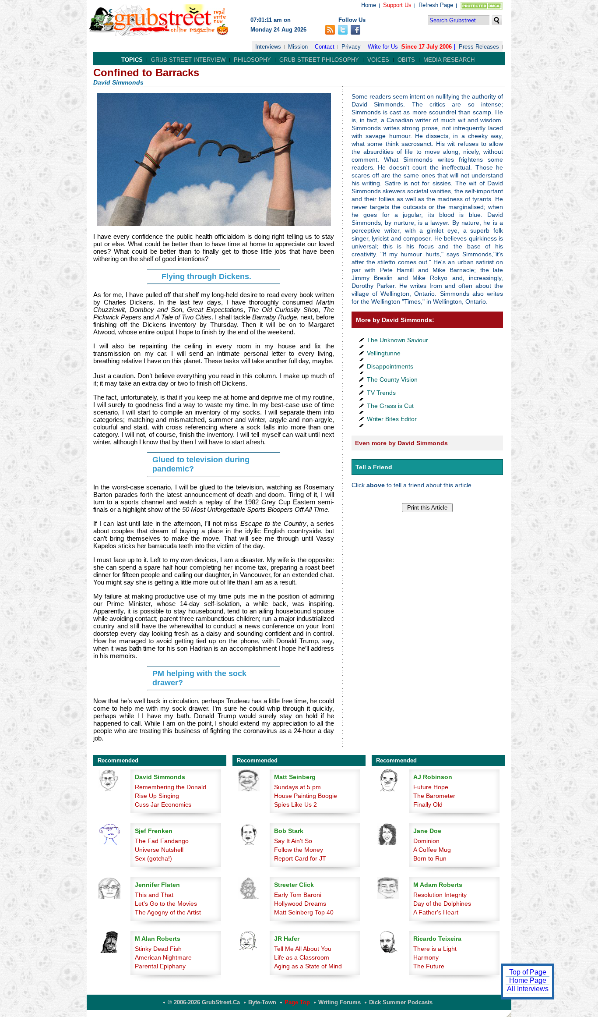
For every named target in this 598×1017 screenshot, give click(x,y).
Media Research (449, 60)
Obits (406, 60)
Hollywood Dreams (300, 903)
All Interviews (528, 988)
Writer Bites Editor (392, 418)
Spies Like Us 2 (295, 804)
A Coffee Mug (432, 849)
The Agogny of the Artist (168, 912)
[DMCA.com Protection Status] (480, 7)
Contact (324, 46)
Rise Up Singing (157, 795)
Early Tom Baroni (297, 894)
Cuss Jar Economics (163, 804)
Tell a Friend (373, 467)
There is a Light (435, 948)
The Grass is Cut (390, 405)
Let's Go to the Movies (166, 903)
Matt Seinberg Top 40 (304, 912)
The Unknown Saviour (397, 340)
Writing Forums (339, 1002)
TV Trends (381, 392)
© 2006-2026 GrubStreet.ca (204, 1002)
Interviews (268, 46)
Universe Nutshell (159, 849)
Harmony (426, 957)
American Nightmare (163, 957)
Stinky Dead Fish (158, 948)
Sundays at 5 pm (297, 786)
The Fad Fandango (162, 840)
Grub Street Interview (188, 60)
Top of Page (527, 972)
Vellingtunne (384, 353)
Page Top (297, 1002)
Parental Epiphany (160, 966)
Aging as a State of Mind (308, 966)
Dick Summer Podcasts (401, 1002)
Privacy (351, 46)
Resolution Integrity (440, 894)
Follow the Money (298, 849)
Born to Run (430, 858)
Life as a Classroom (301, 957)
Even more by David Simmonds (401, 442)
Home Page (527, 980)
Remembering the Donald (170, 786)
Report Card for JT (300, 858)
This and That (154, 894)
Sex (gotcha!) (153, 858)
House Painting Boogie (305, 795)
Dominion (426, 840)
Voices (378, 60)
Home (368, 5)
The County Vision (392, 379)
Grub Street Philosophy (319, 60)
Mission (298, 46)
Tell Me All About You (302, 948)
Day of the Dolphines (442, 903)
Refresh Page (436, 5)
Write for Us (383, 46)
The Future (428, 966)
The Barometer (434, 795)
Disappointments (390, 366)
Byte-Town (262, 1002)
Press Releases (479, 46)
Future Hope (430, 786)
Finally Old (428, 804)
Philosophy (252, 60)
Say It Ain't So (293, 840)
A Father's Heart (435, 912)
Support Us (397, 5)
